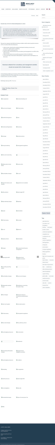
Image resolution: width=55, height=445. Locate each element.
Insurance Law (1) (46, 46)
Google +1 (30, 92)
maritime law (48, 266)
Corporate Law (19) (46, 32)
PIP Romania (32, 9)
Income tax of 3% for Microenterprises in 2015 (13, 23)
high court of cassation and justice (48, 256)
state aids (44, 282)
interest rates (45, 262)
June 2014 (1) (45, 186)
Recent (48, 213)
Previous (33, 15)
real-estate (51, 276)
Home (2, 9)
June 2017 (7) (45, 100)
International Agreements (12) (47, 49)
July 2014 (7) (45, 183)
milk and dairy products (47, 269)
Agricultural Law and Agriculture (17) (46, 26)
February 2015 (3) (46, 165)
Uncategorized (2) (46, 67)
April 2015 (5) (45, 159)
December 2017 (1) (46, 82)
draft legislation (46, 242)
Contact (43, 9)
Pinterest (33, 92)
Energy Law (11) (46, 35)
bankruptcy (49, 227)
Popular (44, 213)
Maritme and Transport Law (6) (47, 58)
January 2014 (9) (46, 201)
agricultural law (46, 221)
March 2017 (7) (45, 109)
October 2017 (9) (46, 88)
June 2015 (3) (45, 153)
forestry (44, 253)
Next (37, 15)
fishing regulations (46, 251)
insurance (52, 259)
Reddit (23, 92)
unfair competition (46, 287)
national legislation (46, 271)
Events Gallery (23, 9)
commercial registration (47, 231)
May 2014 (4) (45, 189)
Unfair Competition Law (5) (48, 70)
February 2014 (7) (46, 198)
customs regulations (47, 240)
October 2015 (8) (46, 144)
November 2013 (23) (47, 207)
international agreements (48, 264)
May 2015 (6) (45, 156)
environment (45, 247)
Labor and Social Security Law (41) (47, 54)
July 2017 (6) (45, 97)
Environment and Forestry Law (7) (47, 39)
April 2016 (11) (45, 138)
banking (44, 227)
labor (44, 266)
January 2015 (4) (46, 168)
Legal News (15, 9)
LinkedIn (20, 92)
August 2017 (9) (46, 94)
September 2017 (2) (47, 91)
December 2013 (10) (47, 204)
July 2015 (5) (45, 150)
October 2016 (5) (46, 120)
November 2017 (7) (46, 85)
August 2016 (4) (46, 126)
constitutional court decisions (46, 236)
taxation (49, 282)
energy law (45, 244)
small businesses (46, 278)
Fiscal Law (14, 80)
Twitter (17, 92)
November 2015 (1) (46, 141)
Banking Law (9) (46, 29)
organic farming (46, 273)
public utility (45, 276)
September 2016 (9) (47, 123)
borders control (46, 229)
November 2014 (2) (46, 174)
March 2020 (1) (45, 79)
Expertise (8, 9)
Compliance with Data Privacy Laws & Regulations (6, 431)
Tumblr (26, 92)
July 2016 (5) (45, 129)
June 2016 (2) (45, 132)
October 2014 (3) (46, 177)
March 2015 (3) (45, 162)
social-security (45, 280)
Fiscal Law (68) (46, 43)
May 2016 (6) (45, 135)
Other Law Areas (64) (47, 61)
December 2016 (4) (46, 117)
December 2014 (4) (46, 171)
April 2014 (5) (45, 192)
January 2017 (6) (46, 115)
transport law (45, 285)
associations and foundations (46, 224)
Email (36, 92)
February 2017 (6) (46, 112)
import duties (45, 259)
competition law (46, 234)
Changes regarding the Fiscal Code (6, 434)
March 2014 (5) (46, 195)
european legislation (47, 249)
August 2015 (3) (46, 147)
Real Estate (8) (46, 64)
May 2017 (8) (45, 103)
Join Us (38, 9)
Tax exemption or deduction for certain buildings (6, 438)
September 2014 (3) (47, 180)
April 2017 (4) (45, 106)
